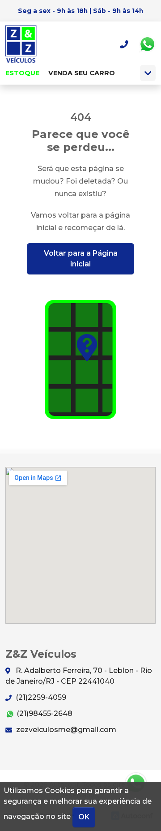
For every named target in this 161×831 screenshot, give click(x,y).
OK (83, 817)
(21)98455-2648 (43, 713)
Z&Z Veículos (24, 44)
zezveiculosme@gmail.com (65, 729)
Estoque (22, 73)
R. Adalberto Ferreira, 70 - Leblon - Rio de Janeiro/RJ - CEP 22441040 (78, 675)
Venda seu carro (81, 73)
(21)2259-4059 (40, 697)
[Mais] (148, 73)
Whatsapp (147, 44)
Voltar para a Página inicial (81, 258)
